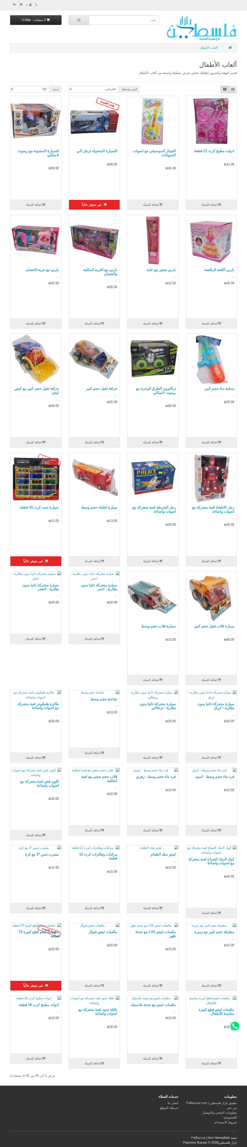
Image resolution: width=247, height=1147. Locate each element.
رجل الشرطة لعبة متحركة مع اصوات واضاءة (154, 509)
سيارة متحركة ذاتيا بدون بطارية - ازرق (216, 706)
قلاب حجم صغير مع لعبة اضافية (99, 778)
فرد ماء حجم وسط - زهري (156, 776)
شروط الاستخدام (225, 1122)
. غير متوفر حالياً (92, 204)
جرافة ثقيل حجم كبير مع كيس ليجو (36, 390)
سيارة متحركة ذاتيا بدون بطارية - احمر (99, 587)
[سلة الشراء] (20, 5)
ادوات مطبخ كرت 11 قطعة (214, 151)
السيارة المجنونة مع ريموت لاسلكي (38, 153)
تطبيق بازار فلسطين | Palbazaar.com (211, 1103)
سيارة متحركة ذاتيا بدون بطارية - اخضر (40, 587)
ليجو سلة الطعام (163, 854)
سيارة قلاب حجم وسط (158, 626)
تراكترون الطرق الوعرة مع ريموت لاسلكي (156, 390)
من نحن (231, 1108)
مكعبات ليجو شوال (103, 932)
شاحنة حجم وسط (103, 699)
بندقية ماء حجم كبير (219, 388)
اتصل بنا (173, 1103)
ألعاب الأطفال (209, 48)
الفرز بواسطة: (129, 89)
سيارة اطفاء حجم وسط (99, 507)
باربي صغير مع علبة (161, 270)
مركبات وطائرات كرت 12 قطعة (98, 856)
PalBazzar (198, 1138)
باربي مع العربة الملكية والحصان (100, 272)
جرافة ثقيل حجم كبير (101, 388)
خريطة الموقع (169, 1108)
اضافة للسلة (210, 204)
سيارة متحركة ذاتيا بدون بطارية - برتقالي (157, 706)
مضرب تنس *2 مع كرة (42, 854)
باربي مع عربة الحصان (42, 270)
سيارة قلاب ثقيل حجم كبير (214, 626)
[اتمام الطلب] (14, 5)
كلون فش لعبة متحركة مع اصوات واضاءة (39, 783)
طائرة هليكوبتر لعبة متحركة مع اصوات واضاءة (38, 706)
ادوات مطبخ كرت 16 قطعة (39, 1005)
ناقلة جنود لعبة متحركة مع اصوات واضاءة (97, 1011)
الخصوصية (230, 1117)
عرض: (55, 89)
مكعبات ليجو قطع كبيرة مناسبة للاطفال (216, 1011)
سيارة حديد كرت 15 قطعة (39, 507)
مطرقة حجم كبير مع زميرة (214, 932)
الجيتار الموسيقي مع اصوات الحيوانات (154, 153)
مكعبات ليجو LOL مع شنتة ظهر (155, 934)
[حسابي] (29, 5)
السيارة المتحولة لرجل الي (97, 151)
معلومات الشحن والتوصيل (219, 1112)
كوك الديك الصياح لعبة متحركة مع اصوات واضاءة (211, 861)
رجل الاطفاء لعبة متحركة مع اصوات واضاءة (213, 509)
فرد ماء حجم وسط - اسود (214, 776)
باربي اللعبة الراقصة (219, 270)
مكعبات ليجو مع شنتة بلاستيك (153, 1005)
